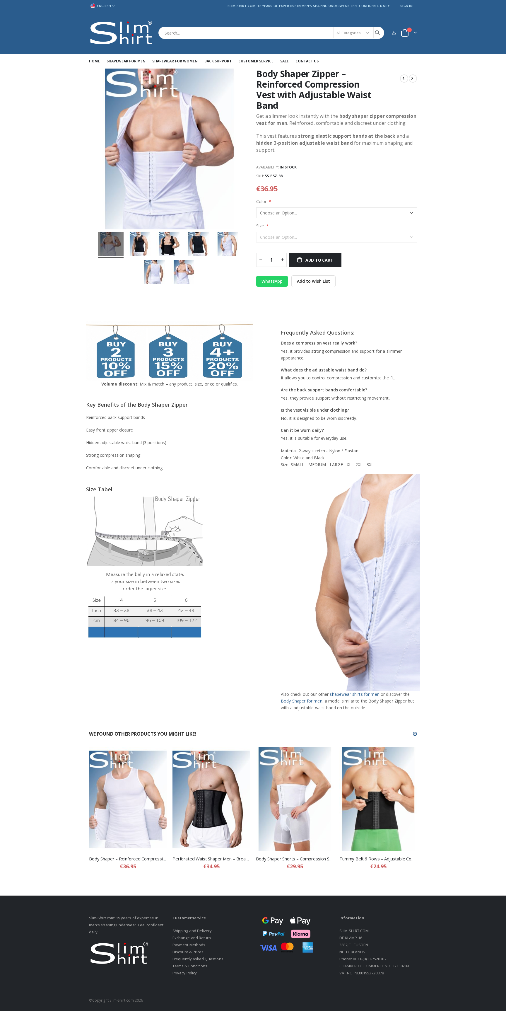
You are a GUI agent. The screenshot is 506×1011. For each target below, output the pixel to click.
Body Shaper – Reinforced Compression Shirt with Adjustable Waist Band (128, 859)
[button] (415, 733)
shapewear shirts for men (354, 694)
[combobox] (271, 33)
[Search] (377, 33)
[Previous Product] (404, 78)
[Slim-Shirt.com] (121, 33)
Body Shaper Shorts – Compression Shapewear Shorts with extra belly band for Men (295, 859)
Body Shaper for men (301, 701)
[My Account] (394, 32)
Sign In (406, 6)
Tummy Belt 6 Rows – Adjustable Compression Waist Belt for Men (378, 859)
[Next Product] (413, 78)
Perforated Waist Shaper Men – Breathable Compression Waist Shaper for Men (211, 859)
